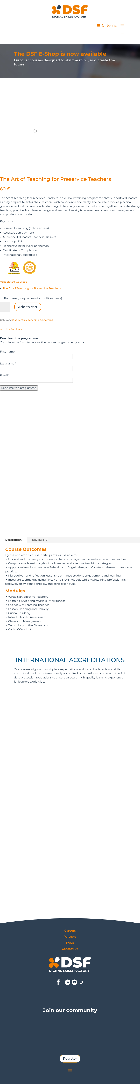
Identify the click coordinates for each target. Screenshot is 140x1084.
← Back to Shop (11, 329)
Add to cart (27, 307)
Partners (70, 936)
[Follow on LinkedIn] (67, 982)
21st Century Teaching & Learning (32, 320)
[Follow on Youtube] (74, 982)
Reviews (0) (40, 539)
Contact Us (70, 949)
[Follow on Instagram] (81, 982)
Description (13, 539)
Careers (70, 930)
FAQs (70, 942)
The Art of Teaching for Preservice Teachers (32, 288)
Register (70, 1058)
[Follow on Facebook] (58, 982)
